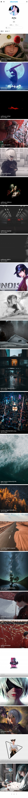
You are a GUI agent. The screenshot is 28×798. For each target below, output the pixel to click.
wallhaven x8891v (6, 259)
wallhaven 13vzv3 (6, 616)
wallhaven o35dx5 (6, 87)
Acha (14, 18)
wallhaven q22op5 (6, 173)
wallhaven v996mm (6, 202)
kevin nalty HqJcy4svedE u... (8, 388)
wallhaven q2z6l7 (5, 145)
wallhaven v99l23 (5, 317)
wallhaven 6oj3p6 (6, 645)
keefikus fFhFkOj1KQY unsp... (9, 431)
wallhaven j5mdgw (6, 788)
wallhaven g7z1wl (6, 760)
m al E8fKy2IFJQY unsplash (8, 548)
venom (2, 674)
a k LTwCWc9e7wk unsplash (8, 345)
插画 (3, 146)
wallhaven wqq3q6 (6, 231)
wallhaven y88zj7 (5, 288)
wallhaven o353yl (5, 116)
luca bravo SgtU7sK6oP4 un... (9, 510)
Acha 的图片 (5, 60)
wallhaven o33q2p (6, 59)
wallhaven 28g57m (6, 731)
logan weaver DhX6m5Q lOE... (9, 481)
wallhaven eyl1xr (5, 702)
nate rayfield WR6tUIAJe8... (8, 588)
